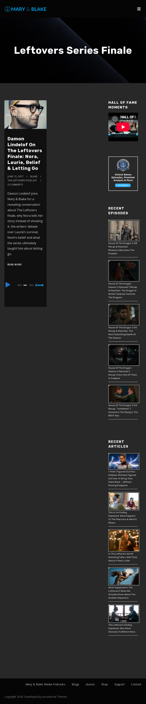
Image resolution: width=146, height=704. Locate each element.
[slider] (41, 288)
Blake (33, 176)
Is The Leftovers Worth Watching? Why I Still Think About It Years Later (122, 557)
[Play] (8, 284)
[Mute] (37, 285)
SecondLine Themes (54, 696)
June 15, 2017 (16, 176)
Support (119, 684)
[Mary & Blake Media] (26, 9)
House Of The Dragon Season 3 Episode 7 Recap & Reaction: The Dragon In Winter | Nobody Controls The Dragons (122, 290)
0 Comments (15, 184)
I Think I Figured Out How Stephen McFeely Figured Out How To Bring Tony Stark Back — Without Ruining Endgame (122, 478)
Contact (136, 684)
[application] (25, 285)
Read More (14, 264)
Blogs (75, 684)
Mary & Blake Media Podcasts (45, 684)
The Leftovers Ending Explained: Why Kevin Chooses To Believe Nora (121, 628)
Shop (104, 684)
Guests (90, 684)
